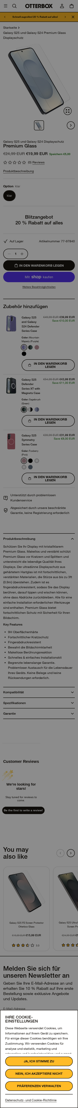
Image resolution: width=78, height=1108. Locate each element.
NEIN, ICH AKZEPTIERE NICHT (39, 1074)
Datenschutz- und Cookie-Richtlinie (31, 1100)
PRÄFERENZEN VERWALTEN (39, 1086)
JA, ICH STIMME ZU (39, 1061)
